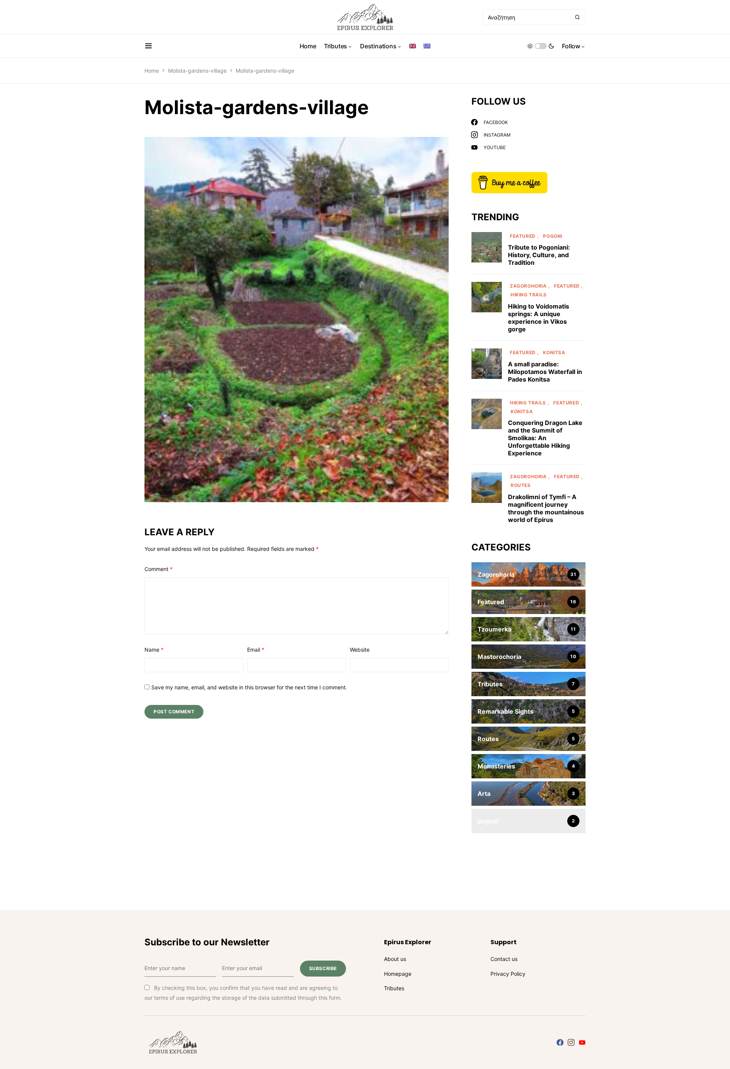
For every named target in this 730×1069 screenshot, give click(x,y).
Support (503, 942)
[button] (148, 46)
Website (360, 649)
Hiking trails (529, 294)
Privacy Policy (507, 973)
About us (395, 959)
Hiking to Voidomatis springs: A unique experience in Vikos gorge (538, 317)
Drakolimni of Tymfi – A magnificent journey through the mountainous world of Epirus (546, 508)
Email (255, 649)
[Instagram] (571, 1042)
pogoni (552, 236)
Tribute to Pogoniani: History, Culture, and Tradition (539, 254)
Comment (158, 569)
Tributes (394, 988)
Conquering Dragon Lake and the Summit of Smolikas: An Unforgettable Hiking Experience (545, 438)
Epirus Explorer (407, 942)
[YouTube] (582, 1042)
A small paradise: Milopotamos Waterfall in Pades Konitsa (545, 371)
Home (151, 70)
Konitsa (554, 352)
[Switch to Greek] (427, 46)
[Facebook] (560, 1042)
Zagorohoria (528, 286)
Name (153, 649)
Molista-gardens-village (197, 70)
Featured (523, 236)
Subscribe (323, 968)
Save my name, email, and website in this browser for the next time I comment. (249, 687)
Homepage (397, 973)
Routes (521, 485)
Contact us (503, 959)
